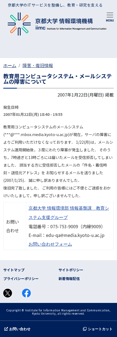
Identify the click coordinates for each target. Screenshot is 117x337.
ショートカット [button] (100, 329)
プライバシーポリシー (21, 278)
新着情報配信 (69, 278)
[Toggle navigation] (110, 16)
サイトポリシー (71, 269)
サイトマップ (13, 269)
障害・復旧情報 (38, 65)
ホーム (9, 65)
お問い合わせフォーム (50, 244)
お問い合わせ (19, 329)
